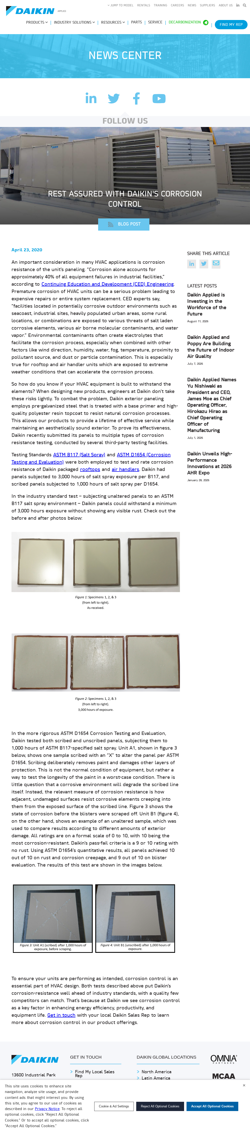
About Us (226, 5)
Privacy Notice (47, 1109)
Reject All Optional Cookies (160, 1106)
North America (156, 1072)
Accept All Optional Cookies (212, 1106)
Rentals (143, 5)
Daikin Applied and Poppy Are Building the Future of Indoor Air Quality (210, 347)
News (192, 5)
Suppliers (207, 5)
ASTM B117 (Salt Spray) (79, 455)
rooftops (90, 469)
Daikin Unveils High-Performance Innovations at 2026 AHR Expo (209, 464)
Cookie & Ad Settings (114, 1106)
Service (155, 22)
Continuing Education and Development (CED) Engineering (108, 284)
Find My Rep (231, 25)
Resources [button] (112, 23)
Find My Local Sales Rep (95, 1074)
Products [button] (35, 23)
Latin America (156, 1078)
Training (160, 5)
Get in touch (61, 1015)
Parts (136, 22)
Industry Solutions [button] (73, 23)
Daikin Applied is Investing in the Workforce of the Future (206, 305)
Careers (177, 5)
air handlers (125, 469)
